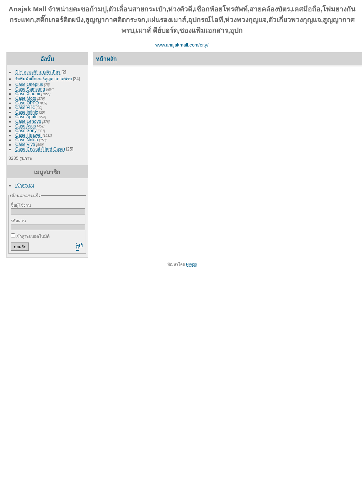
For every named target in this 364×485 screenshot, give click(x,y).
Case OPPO (27, 102)
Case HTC (25, 107)
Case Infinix (26, 112)
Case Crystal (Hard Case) (40, 149)
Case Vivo (25, 144)
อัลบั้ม (47, 59)
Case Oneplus (29, 84)
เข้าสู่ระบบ (24, 185)
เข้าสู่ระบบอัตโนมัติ (32, 236)
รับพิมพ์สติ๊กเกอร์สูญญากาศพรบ (43, 78)
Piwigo (191, 264)
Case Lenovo (28, 121)
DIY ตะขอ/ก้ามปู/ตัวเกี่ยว (37, 72)
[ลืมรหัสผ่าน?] (78, 247)
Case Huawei (28, 135)
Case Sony (26, 130)
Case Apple (26, 116)
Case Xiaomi (27, 93)
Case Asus (25, 126)
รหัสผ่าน (18, 220)
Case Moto (25, 98)
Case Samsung (30, 89)
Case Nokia (26, 139)
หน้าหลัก (106, 59)
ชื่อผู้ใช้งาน (21, 205)
